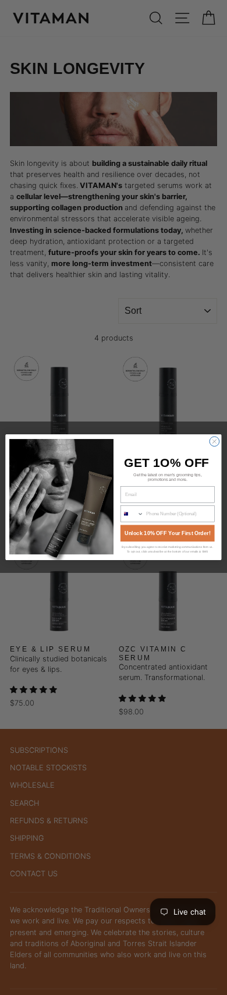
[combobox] (131, 514)
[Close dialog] (214, 442)
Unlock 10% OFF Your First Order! (167, 533)
